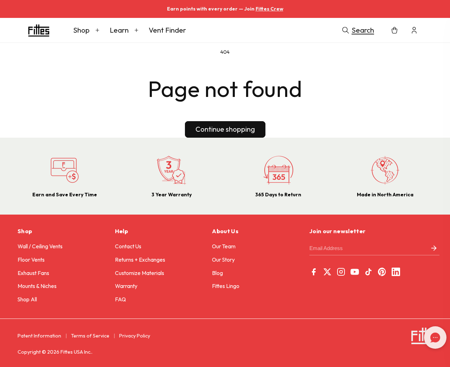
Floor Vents (31, 259)
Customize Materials (139, 273)
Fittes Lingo (225, 286)
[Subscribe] (433, 248)
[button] (86, 30)
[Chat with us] (435, 337)
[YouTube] (355, 272)
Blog (217, 273)
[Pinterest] (382, 272)
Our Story (223, 259)
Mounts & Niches (37, 286)
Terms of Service (90, 336)
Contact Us (128, 246)
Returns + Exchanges (140, 259)
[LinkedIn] (396, 272)
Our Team (224, 246)
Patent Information (39, 336)
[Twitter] (327, 272)
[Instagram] (341, 272)
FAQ (120, 299)
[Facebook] (313, 272)
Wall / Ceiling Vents (40, 246)
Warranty (126, 286)
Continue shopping (225, 129)
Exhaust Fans (33, 273)
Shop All (27, 299)
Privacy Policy (134, 336)
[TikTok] (368, 272)
